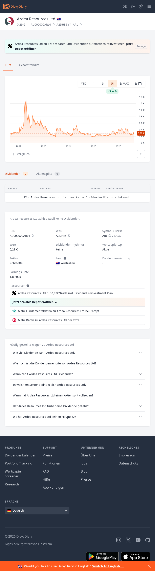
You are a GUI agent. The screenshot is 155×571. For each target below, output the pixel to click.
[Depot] (141, 6)
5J (112, 84)
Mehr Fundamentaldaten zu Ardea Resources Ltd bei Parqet (58, 311)
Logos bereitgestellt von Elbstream (28, 544)
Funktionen (51, 463)
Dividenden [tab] (15, 174)
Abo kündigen (53, 487)
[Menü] (149, 6)
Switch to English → (108, 566)
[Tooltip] (65, 258)
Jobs (84, 463)
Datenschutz (128, 463)
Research (12, 484)
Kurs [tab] (8, 65)
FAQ (46, 471)
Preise (47, 455)
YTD (83, 83)
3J (103, 83)
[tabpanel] (77, 119)
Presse (86, 479)
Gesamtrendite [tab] (29, 65)
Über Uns (88, 455)
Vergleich (23, 154)
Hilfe (46, 479)
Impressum (127, 455)
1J (94, 83)
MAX (126, 83)
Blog (84, 471)
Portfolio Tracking (18, 463)
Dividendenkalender (20, 455)
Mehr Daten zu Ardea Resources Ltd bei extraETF (51, 320)
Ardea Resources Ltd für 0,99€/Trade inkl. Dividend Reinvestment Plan (65, 293)
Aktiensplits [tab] (47, 174)
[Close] (149, 566)
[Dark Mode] (132, 6)
